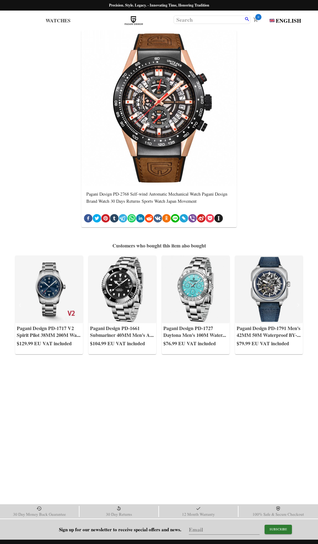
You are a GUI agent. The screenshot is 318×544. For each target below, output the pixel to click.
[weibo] (201, 219)
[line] (175, 219)
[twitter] (97, 219)
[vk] (157, 219)
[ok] (166, 219)
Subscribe (278, 529)
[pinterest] (105, 219)
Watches (58, 20)
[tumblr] (114, 219)
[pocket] (210, 219)
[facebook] (88, 219)
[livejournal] (183, 219)
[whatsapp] (131, 219)
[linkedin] (140, 219)
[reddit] (149, 219)
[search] (247, 19)
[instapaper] (218, 219)
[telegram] (123, 219)
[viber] (192, 219)
